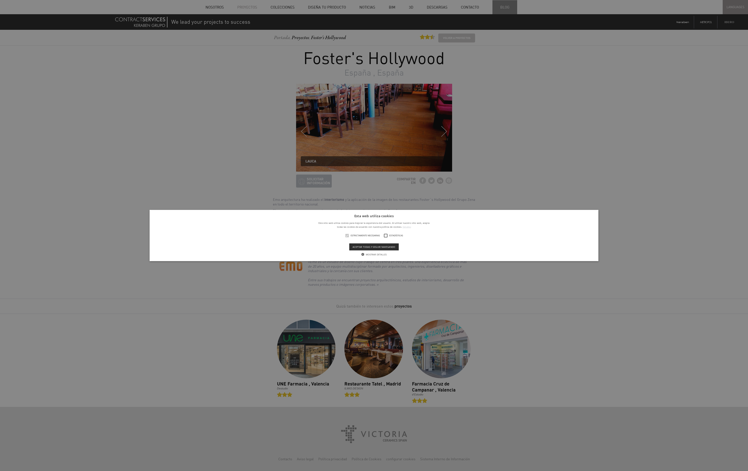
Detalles (407, 226)
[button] (374, 235)
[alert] (374, 235)
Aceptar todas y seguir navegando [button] (374, 246)
